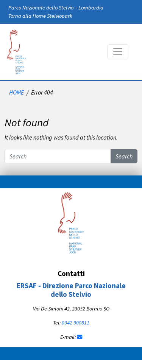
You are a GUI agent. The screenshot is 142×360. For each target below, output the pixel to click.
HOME (16, 92)
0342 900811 (75, 322)
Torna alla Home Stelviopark (40, 15)
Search (124, 156)
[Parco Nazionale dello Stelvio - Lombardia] (71, 222)
